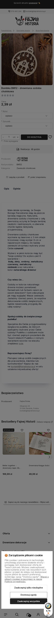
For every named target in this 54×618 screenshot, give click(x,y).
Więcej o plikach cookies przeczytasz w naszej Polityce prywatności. (27, 579)
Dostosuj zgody (29, 594)
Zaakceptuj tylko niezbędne (28, 587)
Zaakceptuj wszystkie (28, 601)
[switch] (48, 616)
